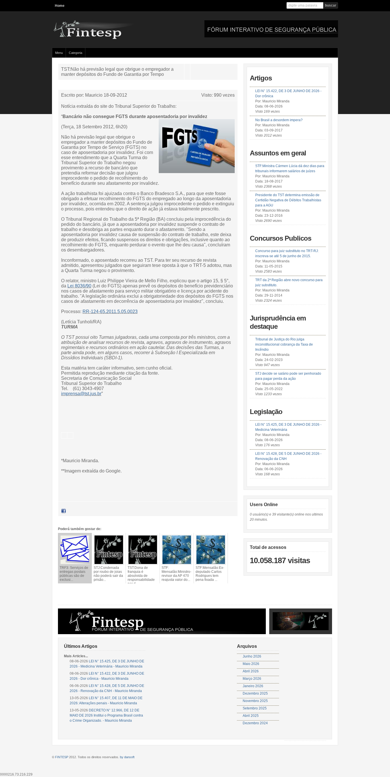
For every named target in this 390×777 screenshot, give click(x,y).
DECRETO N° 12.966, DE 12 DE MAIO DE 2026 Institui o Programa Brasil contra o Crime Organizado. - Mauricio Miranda (106, 715)
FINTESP (61, 757)
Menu (59, 52)
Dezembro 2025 (255, 693)
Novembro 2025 (255, 701)
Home (60, 6)
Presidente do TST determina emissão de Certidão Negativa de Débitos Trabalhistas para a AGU (288, 200)
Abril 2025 (251, 716)
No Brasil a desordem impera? (279, 120)
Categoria (75, 52)
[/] (107, 38)
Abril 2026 (251, 671)
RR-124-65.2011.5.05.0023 (110, 311)
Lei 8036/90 (79, 285)
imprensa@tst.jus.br (81, 393)
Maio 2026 (251, 664)
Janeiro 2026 (253, 686)
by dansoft (127, 757)
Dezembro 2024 (255, 723)
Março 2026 (252, 679)
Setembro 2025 (255, 708)
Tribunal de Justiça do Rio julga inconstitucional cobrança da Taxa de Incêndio (284, 344)
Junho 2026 (252, 656)
